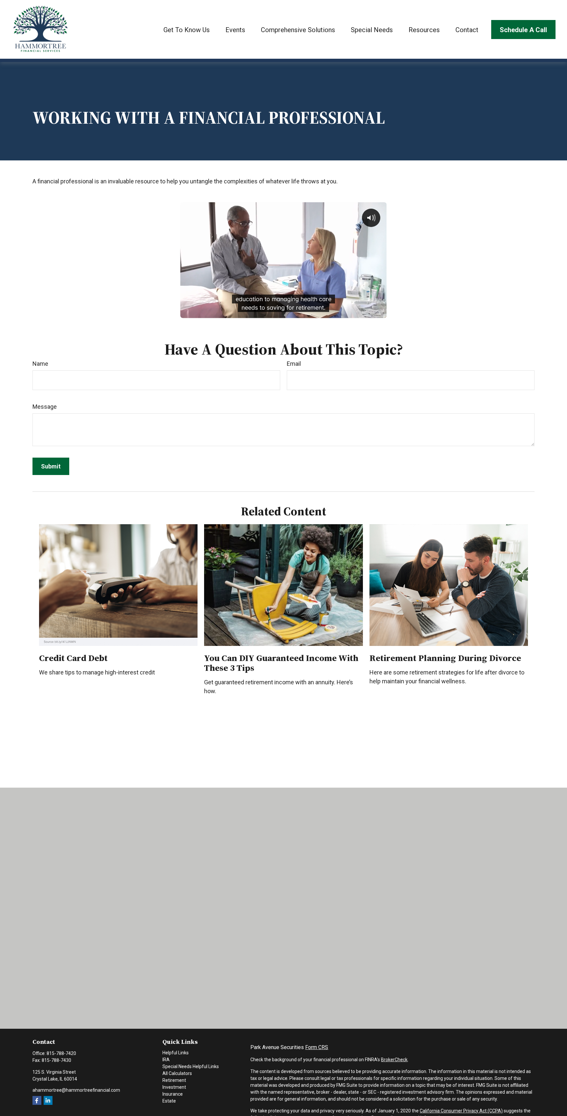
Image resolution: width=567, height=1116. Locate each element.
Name (40, 363)
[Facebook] (36, 1100)
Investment (174, 1087)
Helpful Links (175, 1052)
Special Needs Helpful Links (190, 1066)
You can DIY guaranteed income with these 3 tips (281, 663)
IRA (166, 1059)
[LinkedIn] (48, 1100)
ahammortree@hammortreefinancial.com (76, 1090)
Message (44, 406)
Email (294, 363)
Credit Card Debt (73, 658)
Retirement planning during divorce (445, 658)
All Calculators (177, 1073)
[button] (186, 29)
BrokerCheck (394, 1059)
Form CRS (316, 1047)
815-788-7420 (61, 1053)
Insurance (172, 1094)
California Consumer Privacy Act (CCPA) (461, 1110)
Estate (169, 1101)
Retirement (174, 1080)
